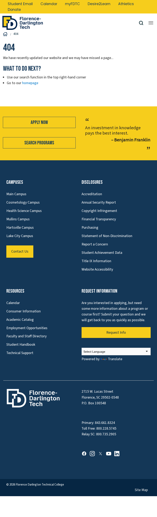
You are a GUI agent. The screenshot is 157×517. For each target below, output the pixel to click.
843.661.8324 (105, 422)
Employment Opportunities (26, 328)
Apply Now (39, 122)
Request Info (116, 332)
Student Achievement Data (102, 252)
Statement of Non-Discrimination (107, 235)
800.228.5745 (106, 428)
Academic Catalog (20, 319)
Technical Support (19, 352)
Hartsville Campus (20, 227)
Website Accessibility (97, 269)
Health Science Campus (24, 210)
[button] (143, 23)
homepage (30, 83)
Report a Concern (95, 244)
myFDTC (72, 3)
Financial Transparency (99, 219)
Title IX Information (96, 261)
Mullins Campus (18, 219)
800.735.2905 (106, 434)
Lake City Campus (19, 235)
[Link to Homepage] (70, 23)
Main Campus (16, 194)
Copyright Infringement (99, 210)
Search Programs (39, 143)
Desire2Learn (99, 3)
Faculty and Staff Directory (26, 336)
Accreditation (92, 194)
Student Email (20, 3)
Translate (115, 359)
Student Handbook (20, 344)
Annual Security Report (99, 202)
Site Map (141, 489)
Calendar (48, 3)
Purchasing (90, 227)
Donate (14, 9)
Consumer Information (23, 311)
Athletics (126, 3)
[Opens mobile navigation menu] (151, 23)
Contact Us (19, 251)
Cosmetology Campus (23, 202)
